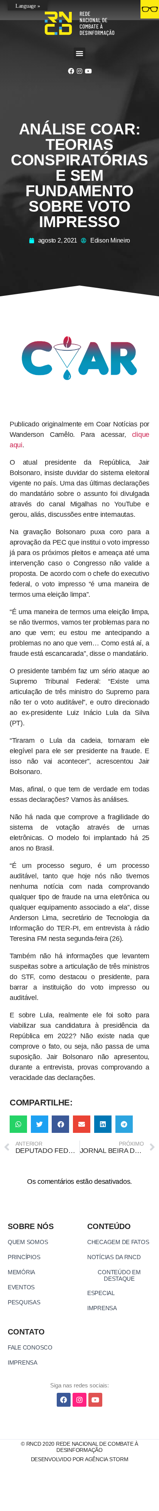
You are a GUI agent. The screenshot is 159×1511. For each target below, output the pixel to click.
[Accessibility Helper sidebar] (149, 9)
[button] (79, 53)
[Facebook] (70, 71)
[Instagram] (79, 71)
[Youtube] (88, 71)
